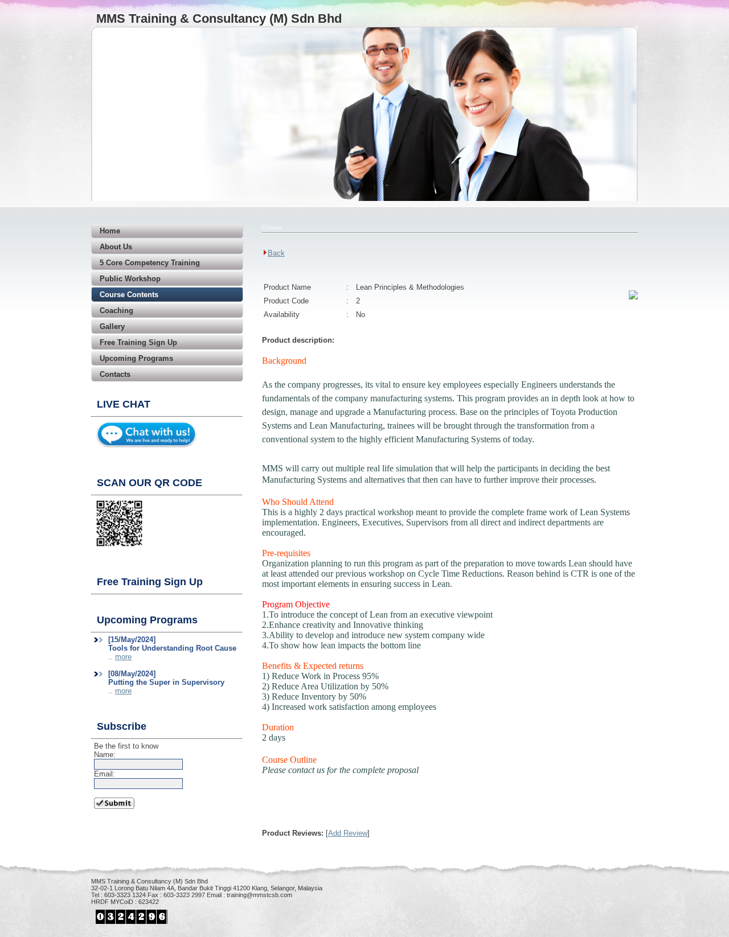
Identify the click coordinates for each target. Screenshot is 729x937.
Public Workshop (130, 278)
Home (110, 231)
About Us (116, 247)
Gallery (112, 326)
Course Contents (129, 294)
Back (276, 253)
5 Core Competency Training (150, 262)
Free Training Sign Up (138, 342)
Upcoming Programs (136, 358)
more (123, 656)
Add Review (347, 833)
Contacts (115, 374)
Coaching (116, 310)
